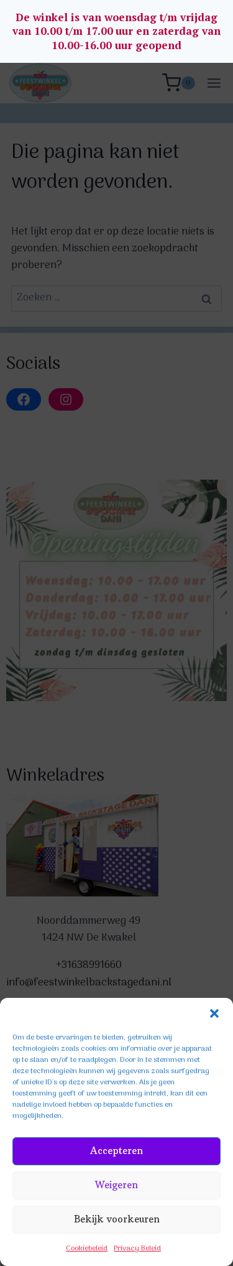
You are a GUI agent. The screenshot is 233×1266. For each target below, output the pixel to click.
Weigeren (116, 1185)
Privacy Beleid (137, 1248)
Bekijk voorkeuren (117, 1219)
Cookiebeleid (86, 1248)
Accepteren (116, 1151)
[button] (214, 1013)
